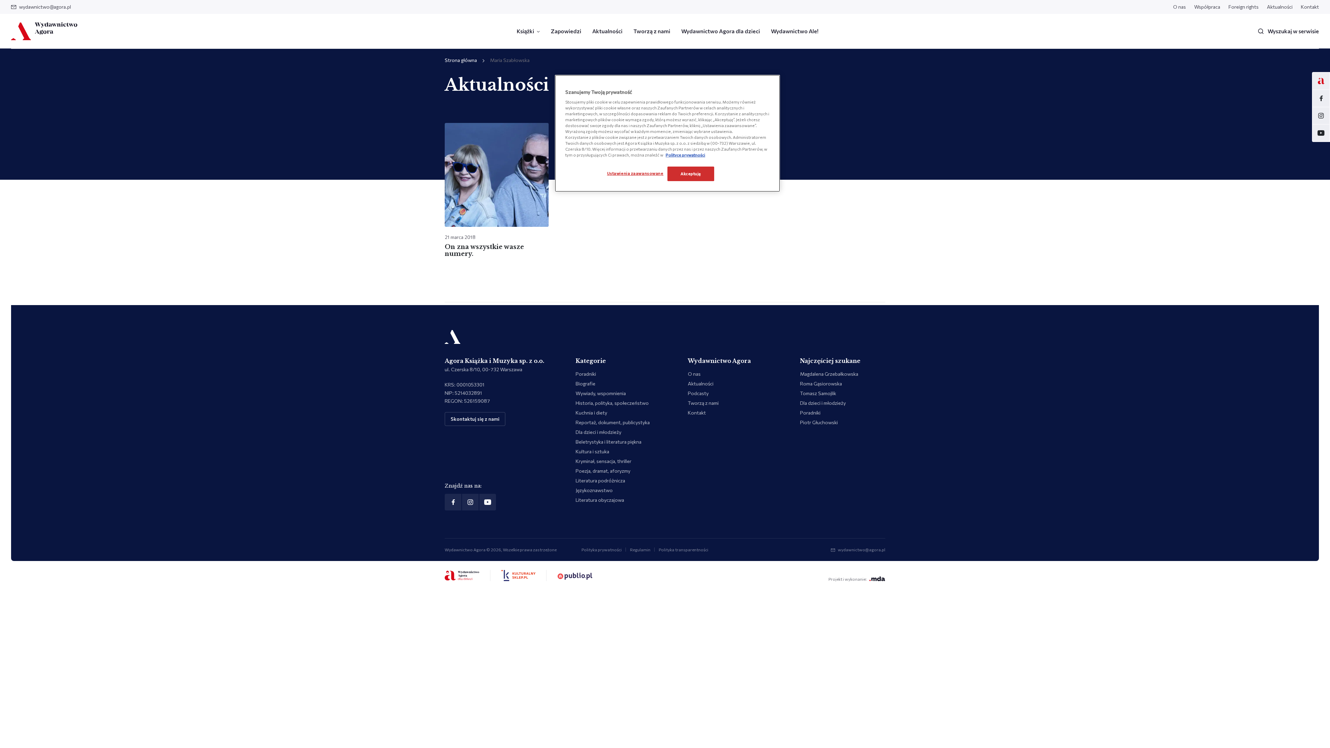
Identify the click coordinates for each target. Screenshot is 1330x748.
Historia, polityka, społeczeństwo (612, 403)
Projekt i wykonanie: (847, 579)
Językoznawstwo (594, 490)
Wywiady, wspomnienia (601, 393)
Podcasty (698, 393)
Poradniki (586, 374)
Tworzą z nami (651, 31)
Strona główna (461, 60)
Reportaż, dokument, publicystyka (613, 422)
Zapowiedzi (566, 31)
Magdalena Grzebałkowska (829, 374)
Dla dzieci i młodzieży (598, 432)
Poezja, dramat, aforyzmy (603, 471)
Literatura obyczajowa (600, 500)
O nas (1179, 7)
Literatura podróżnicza (600, 480)
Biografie (585, 383)
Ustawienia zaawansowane (635, 173)
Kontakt (1310, 7)
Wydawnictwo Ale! (794, 31)
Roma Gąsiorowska (821, 383)
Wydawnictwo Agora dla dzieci (720, 31)
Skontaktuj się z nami (475, 419)
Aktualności (1280, 7)
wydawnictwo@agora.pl (45, 7)
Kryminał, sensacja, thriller (603, 461)
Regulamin (640, 549)
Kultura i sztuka (592, 451)
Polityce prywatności (685, 154)
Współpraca (1207, 7)
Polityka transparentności (683, 549)
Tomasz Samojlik (818, 393)
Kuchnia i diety (591, 413)
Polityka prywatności (602, 549)
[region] (667, 133)
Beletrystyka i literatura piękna (608, 442)
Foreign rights (1244, 7)
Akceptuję (691, 173)
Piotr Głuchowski (819, 422)
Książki (525, 31)
